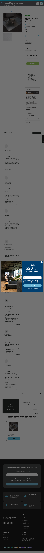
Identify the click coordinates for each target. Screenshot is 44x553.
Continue (32, 285)
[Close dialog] (42, 262)
